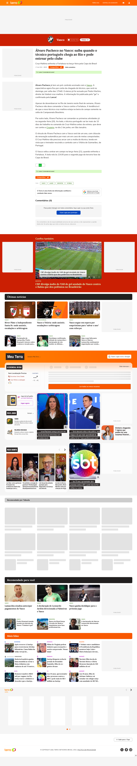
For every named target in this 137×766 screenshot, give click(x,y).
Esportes (60, 183)
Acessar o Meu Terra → (34, 357)
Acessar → (30, 413)
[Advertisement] (117, 341)
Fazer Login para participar (68, 213)
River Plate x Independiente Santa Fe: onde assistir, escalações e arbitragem (18, 325)
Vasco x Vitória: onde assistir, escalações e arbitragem (51, 324)
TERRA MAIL (95, 3)
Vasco (60, 40)
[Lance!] (40, 165)
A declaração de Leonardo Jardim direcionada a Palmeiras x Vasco (52, 609)
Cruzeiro (50, 127)
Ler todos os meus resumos (89, 386)
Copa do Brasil (41, 320)
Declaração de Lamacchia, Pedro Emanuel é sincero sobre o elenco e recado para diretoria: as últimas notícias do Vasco (26, 341)
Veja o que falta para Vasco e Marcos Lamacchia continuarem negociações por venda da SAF (90, 341)
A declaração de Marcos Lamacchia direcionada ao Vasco (90, 623)
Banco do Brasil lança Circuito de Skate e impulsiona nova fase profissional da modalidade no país (57, 624)
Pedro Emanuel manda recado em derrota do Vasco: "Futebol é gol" (25, 623)
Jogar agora (25, 403)
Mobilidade (18, 656)
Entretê (81, 656)
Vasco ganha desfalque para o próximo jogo (83, 607)
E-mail (123, 3)
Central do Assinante (110, 3)
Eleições (81, 642)
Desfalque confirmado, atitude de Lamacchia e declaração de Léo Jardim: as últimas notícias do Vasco (57, 341)
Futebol (69, 183)
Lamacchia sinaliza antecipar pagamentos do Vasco (18, 607)
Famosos (49, 642)
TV (47, 671)
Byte (15, 671)
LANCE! (51, 183)
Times (84, 40)
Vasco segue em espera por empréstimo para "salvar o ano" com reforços (84, 325)
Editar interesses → (125, 366)
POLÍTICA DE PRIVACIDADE (87, 750)
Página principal (16, 2)
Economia (17, 642)
